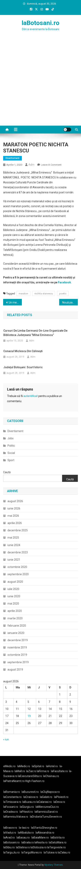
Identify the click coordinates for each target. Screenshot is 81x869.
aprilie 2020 (14, 610)
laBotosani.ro (40, 23)
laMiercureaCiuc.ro (47, 806)
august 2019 (15, 669)
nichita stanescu (43, 293)
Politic (11, 445)
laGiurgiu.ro (28, 806)
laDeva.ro (59, 801)
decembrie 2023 (17, 552)
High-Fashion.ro (34, 781)
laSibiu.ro (9, 847)
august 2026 (15, 501)
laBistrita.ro (58, 837)
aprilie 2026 (14, 523)
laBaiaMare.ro (40, 837)
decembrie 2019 (17, 640)
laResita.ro (41, 842)
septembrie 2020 (18, 574)
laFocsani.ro (10, 806)
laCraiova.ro (30, 797)
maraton (23, 293)
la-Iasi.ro (24, 827)
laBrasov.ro (10, 827)
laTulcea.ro (51, 852)
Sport (10, 460)
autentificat (30, 396)
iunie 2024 (13, 545)
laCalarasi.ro (44, 801)
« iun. (6, 739)
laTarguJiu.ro (12, 852)
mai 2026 (13, 515)
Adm (31, 164)
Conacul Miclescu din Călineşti (23, 351)
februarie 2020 (16, 625)
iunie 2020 (13, 596)
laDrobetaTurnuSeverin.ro (46, 816)
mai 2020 (13, 603)
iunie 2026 (13, 508)
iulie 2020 (13, 589)
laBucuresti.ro (30, 791)
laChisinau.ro (51, 776)
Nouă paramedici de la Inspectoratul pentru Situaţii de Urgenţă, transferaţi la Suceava (70, 302)
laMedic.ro (24, 766)
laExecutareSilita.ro (30, 776)
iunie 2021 (13, 559)
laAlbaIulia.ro (26, 832)
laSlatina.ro (23, 847)
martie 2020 (15, 618)
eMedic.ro (9, 766)
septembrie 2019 (18, 662)
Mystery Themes (53, 864)
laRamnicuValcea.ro (15, 816)
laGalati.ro (46, 797)
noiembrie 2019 (17, 647)
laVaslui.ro (10, 832)
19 (29, 716)
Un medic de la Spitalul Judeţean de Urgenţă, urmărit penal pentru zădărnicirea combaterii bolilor (15, 302)
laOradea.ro (10, 811)
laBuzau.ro (29, 801)
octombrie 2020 (17, 567)
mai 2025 (13, 537)
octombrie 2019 (17, 654)
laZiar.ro (31, 771)
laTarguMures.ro (31, 852)
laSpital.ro (38, 766)
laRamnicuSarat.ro (46, 811)
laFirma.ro (43, 771)
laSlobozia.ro (38, 847)
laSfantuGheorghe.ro (44, 827)
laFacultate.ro (59, 771)
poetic (62, 293)
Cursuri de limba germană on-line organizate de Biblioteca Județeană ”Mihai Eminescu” (35, 333)
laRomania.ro (11, 791)
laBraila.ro (27, 842)
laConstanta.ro (12, 797)
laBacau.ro (23, 837)
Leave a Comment (51, 164)
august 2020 (15, 581)
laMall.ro (20, 771)
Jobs (10, 438)
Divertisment (12, 158)
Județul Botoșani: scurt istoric (23, 367)
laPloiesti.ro (61, 797)
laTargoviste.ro (56, 847)
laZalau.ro (64, 852)
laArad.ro (9, 837)
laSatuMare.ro (57, 842)
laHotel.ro (52, 766)
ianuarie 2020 (15, 632)
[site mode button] (67, 130)
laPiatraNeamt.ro (14, 781)
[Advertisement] (40, 83)
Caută (7, 472)
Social (11, 452)
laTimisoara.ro (12, 801)
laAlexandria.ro (45, 832)
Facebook (64, 282)
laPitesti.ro (26, 811)
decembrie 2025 (17, 530)
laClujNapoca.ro (50, 791)
